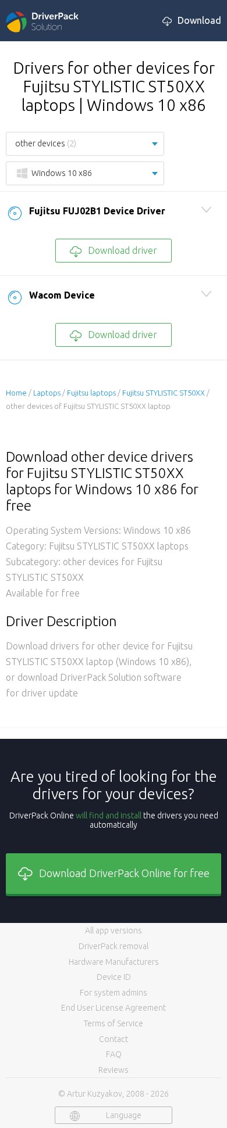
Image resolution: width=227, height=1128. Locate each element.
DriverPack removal (113, 946)
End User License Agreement (113, 1007)
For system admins (113, 992)
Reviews (113, 1070)
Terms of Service (113, 1023)
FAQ (114, 1054)
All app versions (113, 930)
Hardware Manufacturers (114, 962)
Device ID (114, 977)
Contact (113, 1039)
